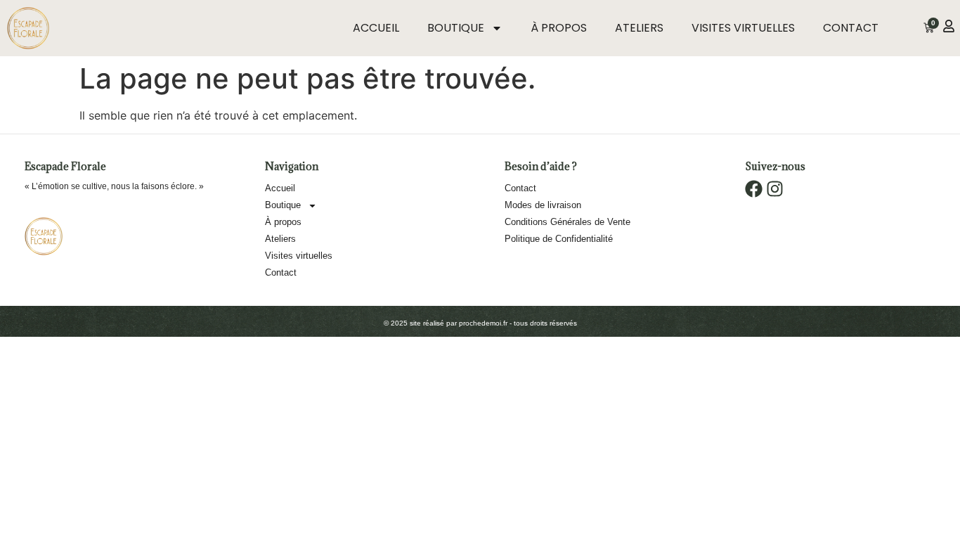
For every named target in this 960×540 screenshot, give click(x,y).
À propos (559, 28)
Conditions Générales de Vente (567, 222)
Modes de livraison (543, 205)
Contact (850, 28)
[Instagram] (775, 189)
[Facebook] (754, 189)
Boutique (455, 28)
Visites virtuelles (743, 28)
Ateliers (639, 28)
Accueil (376, 28)
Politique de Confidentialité (559, 238)
